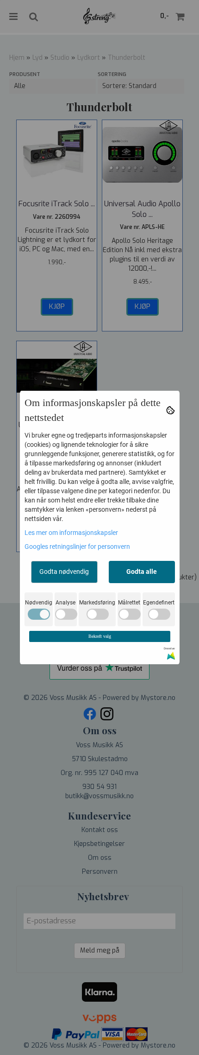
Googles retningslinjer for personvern (77, 546)
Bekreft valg (99, 636)
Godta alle (141, 571)
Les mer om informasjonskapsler (71, 532)
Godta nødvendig (64, 571)
